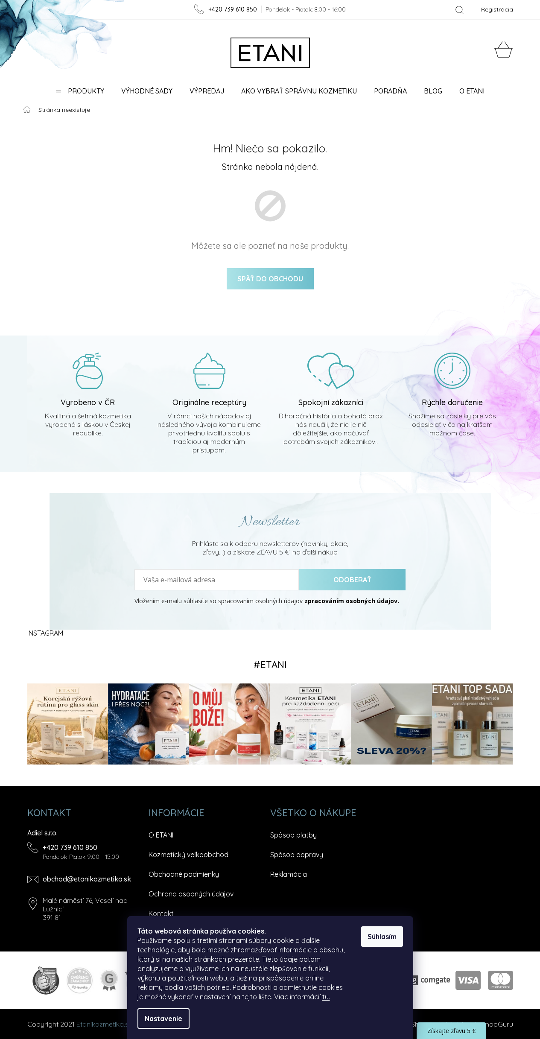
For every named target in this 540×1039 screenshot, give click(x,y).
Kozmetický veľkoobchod (188, 854)
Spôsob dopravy (296, 854)
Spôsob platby (293, 835)
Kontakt (161, 913)
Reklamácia (288, 874)
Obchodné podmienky (184, 874)
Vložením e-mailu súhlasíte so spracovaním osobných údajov (266, 601)
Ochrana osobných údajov (191, 894)
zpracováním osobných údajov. (351, 601)
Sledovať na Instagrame (270, 665)
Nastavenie (163, 1018)
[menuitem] (80, 91)
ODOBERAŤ (352, 579)
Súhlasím (382, 936)
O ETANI (161, 835)
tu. (326, 996)
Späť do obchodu (270, 278)
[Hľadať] (459, 10)
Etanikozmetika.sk (104, 1024)
